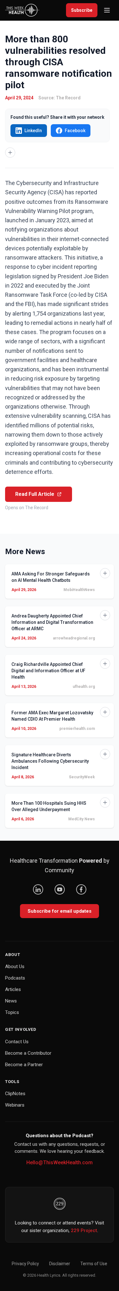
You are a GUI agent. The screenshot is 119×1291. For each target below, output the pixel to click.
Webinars (14, 1105)
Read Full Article (34, 494)
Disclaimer (59, 1263)
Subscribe (81, 10)
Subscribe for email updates (59, 911)
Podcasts (15, 978)
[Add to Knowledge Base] (10, 152)
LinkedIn (33, 130)
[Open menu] (107, 10)
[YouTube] (60, 889)
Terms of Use (93, 1263)
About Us (14, 966)
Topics (12, 1012)
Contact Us (17, 1042)
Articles (13, 989)
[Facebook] (81, 889)
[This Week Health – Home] (22, 10)
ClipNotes (15, 1093)
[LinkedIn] (38, 889)
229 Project (84, 1230)
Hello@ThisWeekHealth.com (59, 1162)
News (11, 1001)
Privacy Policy (25, 1263)
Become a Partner (24, 1064)
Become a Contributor (28, 1053)
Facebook (75, 130)
